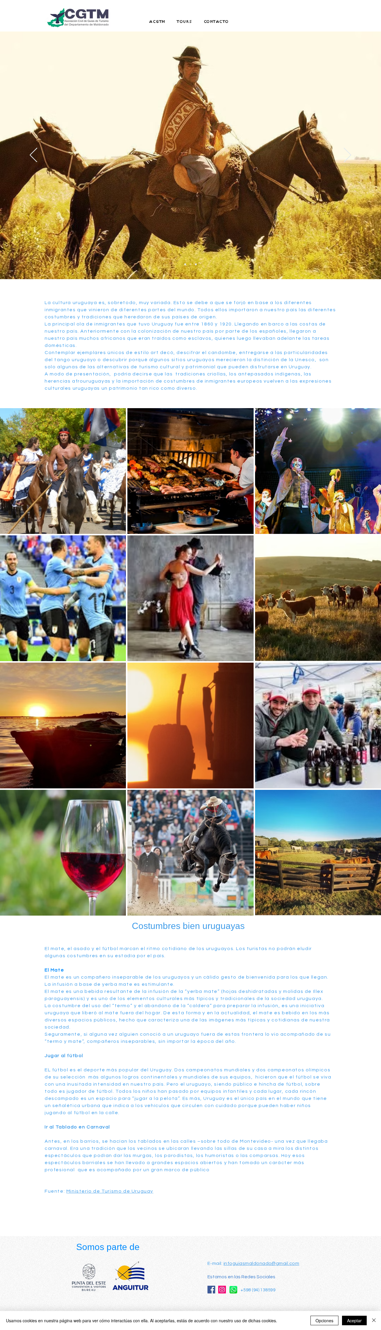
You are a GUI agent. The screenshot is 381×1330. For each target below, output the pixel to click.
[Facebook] (211, 1289)
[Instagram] (222, 1289)
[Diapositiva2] (190, 264)
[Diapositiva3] (196, 264)
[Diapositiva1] (185, 264)
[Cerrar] (373, 1320)
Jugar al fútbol (64, 1055)
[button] (184, 21)
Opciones (324, 1320)
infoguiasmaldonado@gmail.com (261, 1263)
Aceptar (354, 1320)
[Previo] (33, 155)
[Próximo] (347, 155)
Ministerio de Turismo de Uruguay (109, 1191)
